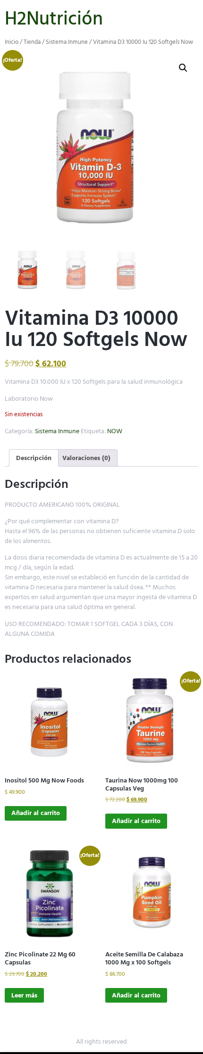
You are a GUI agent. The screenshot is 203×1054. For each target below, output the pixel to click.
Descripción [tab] (33, 458)
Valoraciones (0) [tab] (86, 458)
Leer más (24, 995)
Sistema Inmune (67, 42)
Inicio (11, 42)
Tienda (32, 42)
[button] (183, 67)
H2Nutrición (54, 18)
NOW (114, 431)
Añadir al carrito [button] (35, 812)
